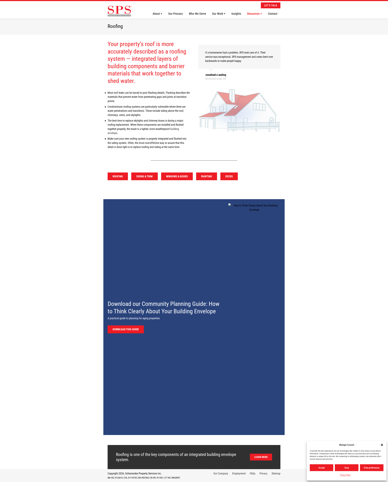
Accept (321, 467)
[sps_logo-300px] (119, 13)
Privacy (263, 473)
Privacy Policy (345, 475)
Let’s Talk (270, 5)
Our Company (220, 473)
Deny (347, 467)
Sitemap (276, 473)
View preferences (372, 467)
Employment (239, 473)
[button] (381, 444)
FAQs (252, 473)
